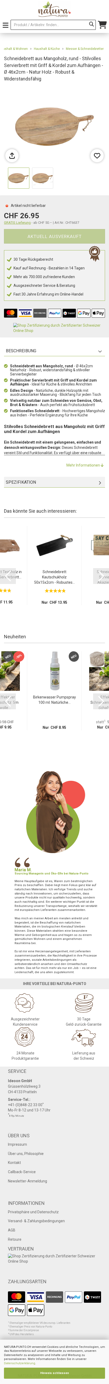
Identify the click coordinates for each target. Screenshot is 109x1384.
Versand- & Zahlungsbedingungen (36, 1221)
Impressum (17, 1144)
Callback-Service (22, 1172)
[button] (8, 576)
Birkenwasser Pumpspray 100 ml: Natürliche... (54, 700)
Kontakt (14, 1163)
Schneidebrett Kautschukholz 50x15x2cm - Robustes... (54, 577)
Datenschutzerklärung (19, 1363)
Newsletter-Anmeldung (27, 1181)
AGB (11, 1230)
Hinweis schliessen (54, 1373)
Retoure (14, 1239)
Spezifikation (21, 482)
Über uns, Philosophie (26, 1154)
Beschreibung (21, 350)
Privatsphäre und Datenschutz (33, 1212)
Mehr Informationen (83, 465)
